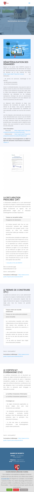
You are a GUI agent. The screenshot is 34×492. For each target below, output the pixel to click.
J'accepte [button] (9, 489)
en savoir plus (5, 478)
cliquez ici (6, 142)
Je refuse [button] (16, 489)
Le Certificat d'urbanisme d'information (16, 394)
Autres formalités (10, 317)
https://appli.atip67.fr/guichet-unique (14, 74)
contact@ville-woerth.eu (19, 461)
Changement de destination (13, 220)
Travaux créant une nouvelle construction (13, 310)
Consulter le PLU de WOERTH (14, 263)
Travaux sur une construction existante (16, 314)
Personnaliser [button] (24, 489)
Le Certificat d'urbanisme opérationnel (16, 396)
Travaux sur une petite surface (14, 217)
